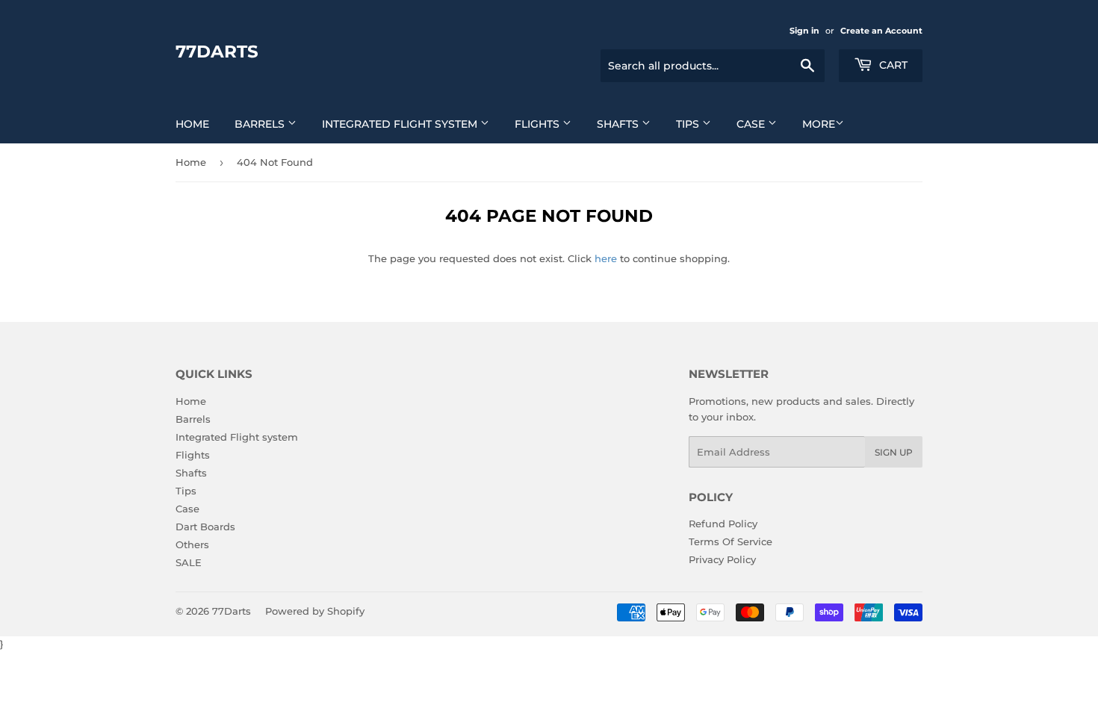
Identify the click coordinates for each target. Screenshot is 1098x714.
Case (752, 124)
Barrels (261, 124)
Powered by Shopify (315, 611)
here (606, 258)
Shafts (619, 124)
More (818, 124)
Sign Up (894, 452)
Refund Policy (723, 524)
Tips (689, 124)
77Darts (217, 51)
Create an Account (881, 30)
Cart (892, 65)
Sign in (804, 30)
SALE (189, 562)
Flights (538, 124)
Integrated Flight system (401, 124)
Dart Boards (205, 527)
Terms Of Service (730, 541)
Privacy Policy (722, 559)
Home (192, 124)
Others (192, 544)
